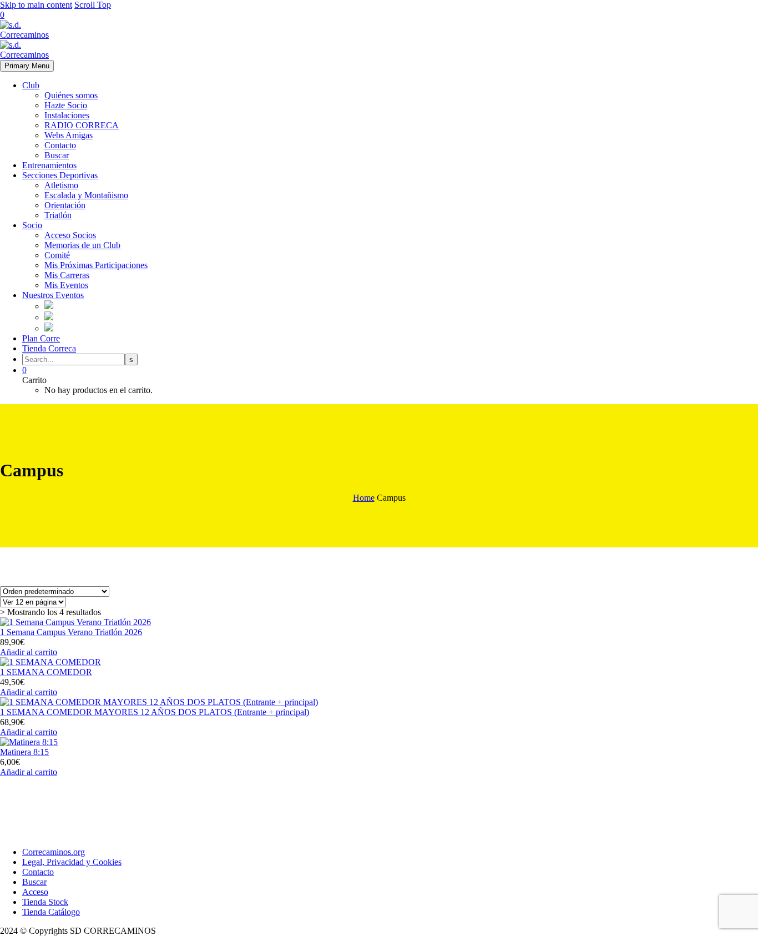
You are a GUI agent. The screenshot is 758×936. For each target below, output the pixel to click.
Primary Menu (26, 66)
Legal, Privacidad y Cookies (72, 862)
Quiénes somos (71, 95)
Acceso (35, 892)
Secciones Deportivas (60, 175)
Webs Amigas (68, 135)
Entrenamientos (49, 165)
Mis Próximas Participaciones (96, 265)
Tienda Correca (49, 348)
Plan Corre (41, 338)
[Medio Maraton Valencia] (48, 317)
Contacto (60, 145)
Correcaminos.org (53, 852)
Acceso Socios (70, 235)
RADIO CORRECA (81, 125)
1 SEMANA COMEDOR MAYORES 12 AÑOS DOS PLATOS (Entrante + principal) (154, 712)
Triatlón (58, 215)
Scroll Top (92, 4)
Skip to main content (36, 4)
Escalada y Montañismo (86, 195)
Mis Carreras (66, 275)
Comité (57, 255)
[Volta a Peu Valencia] (48, 328)
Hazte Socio (65, 105)
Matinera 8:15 (24, 752)
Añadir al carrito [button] (28, 652)
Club (30, 85)
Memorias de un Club (82, 245)
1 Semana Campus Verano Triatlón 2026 (71, 632)
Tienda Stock (45, 902)
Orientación (64, 205)
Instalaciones (66, 115)
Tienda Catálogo (51, 912)
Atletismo (61, 185)
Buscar (56, 155)
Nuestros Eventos (53, 295)
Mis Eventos (66, 285)
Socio (32, 225)
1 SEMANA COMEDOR (46, 672)
